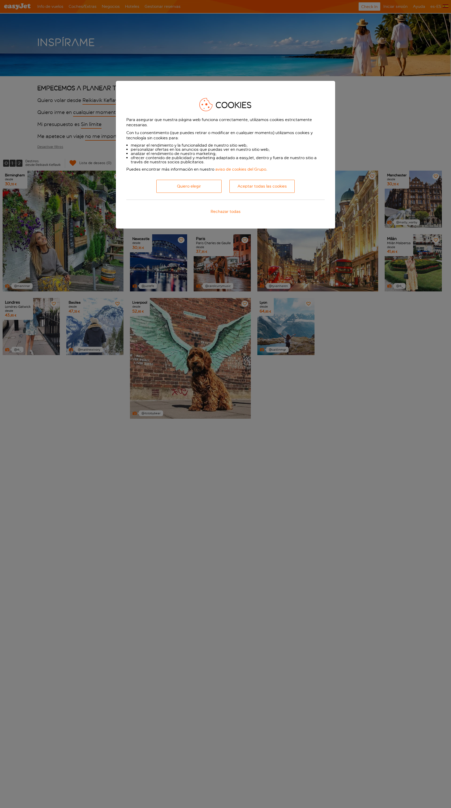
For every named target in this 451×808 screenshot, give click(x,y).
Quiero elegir (189, 186)
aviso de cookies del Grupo (240, 169)
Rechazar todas (226, 211)
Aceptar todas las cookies (262, 186)
